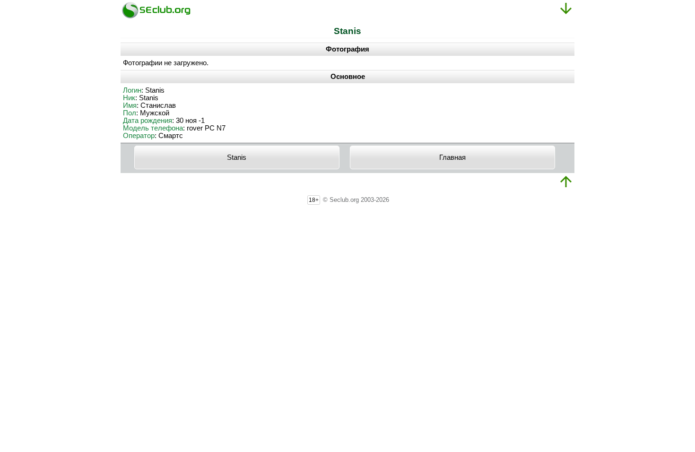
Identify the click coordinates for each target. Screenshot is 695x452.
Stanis (236, 157)
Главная (452, 157)
